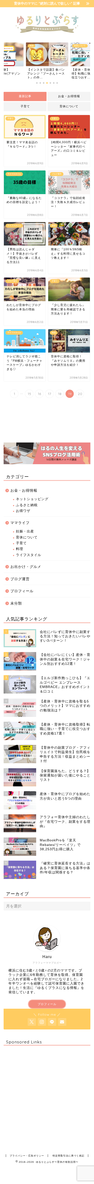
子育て (25, 106)
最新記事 (25, 96)
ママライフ (20, 523)
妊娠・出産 (25, 531)
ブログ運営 (20, 579)
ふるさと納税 (27, 505)
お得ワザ (23, 511)
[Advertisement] (47, 1096)
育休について (69, 106)
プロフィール (22, 591)
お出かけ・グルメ (25, 567)
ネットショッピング (32, 499)
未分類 (16, 603)
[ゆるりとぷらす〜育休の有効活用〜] (47, 35)
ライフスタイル (28, 555)
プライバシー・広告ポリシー (27, 1155)
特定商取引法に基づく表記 (68, 1155)
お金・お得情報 (69, 96)
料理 (19, 549)
